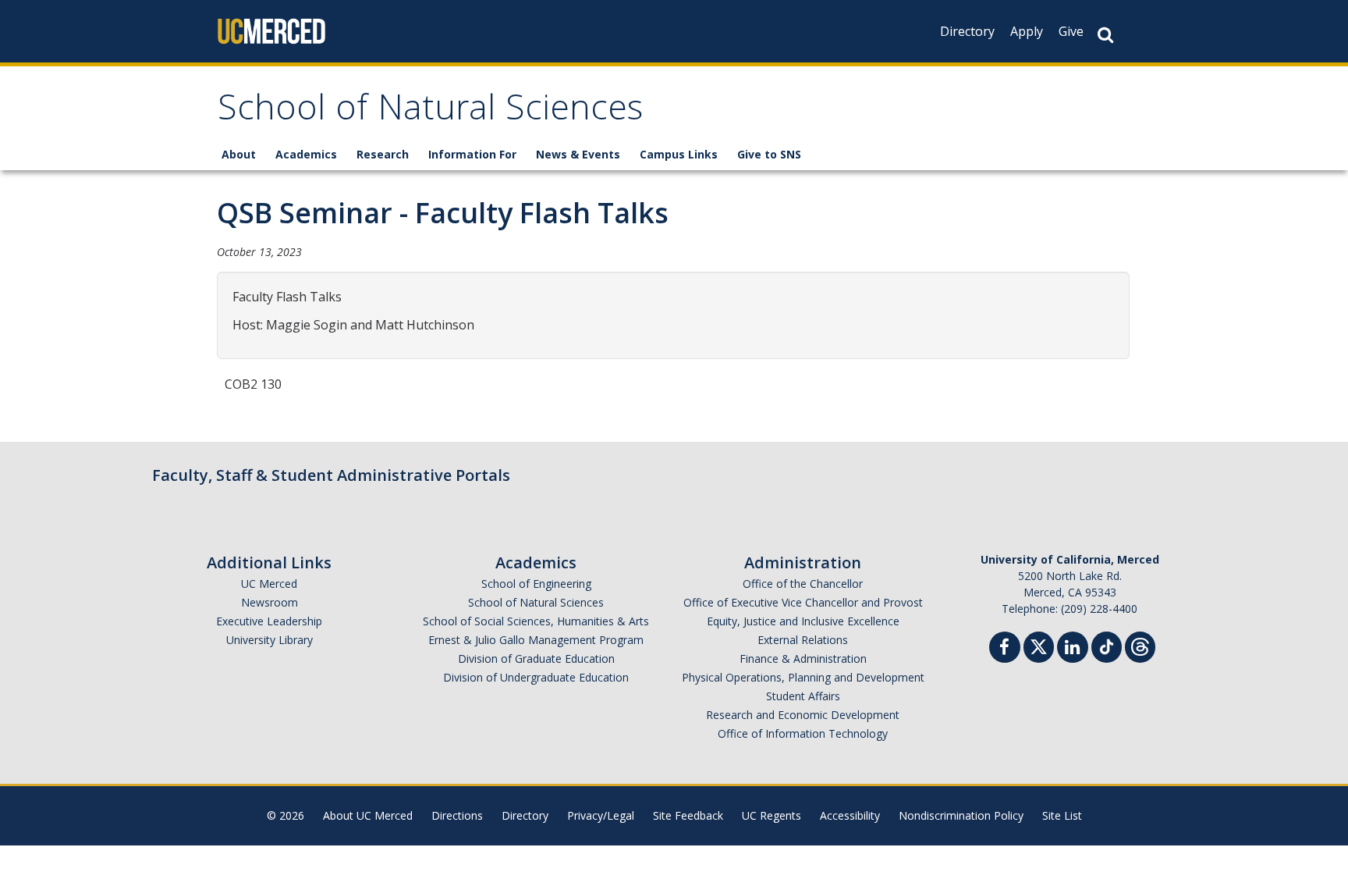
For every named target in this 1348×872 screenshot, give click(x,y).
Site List (1062, 815)
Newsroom (269, 602)
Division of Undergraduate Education (536, 677)
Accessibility (850, 815)
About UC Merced (368, 815)
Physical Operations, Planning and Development (803, 677)
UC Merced (269, 583)
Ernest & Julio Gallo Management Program (536, 639)
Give (1071, 31)
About (239, 154)
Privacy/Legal (600, 815)
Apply (1026, 31)
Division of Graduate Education (536, 658)
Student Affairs (803, 696)
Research (383, 154)
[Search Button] (1105, 35)
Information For (472, 154)
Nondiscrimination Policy (961, 815)
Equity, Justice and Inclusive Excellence (803, 621)
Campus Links (679, 154)
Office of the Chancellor (803, 583)
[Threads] (1140, 645)
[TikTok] (1107, 645)
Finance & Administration (803, 658)
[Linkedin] (1073, 649)
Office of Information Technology (803, 733)
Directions (457, 815)
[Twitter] (1039, 645)
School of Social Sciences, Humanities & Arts (536, 621)
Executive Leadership (269, 621)
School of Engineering (536, 583)
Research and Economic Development (802, 714)
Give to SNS (769, 154)
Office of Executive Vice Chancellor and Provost (803, 602)
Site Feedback (688, 815)
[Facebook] (1005, 649)
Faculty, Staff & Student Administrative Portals (331, 475)
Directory (967, 31)
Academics (306, 154)
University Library (269, 639)
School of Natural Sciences (430, 112)
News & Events (578, 154)
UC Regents (771, 815)
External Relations (802, 639)
